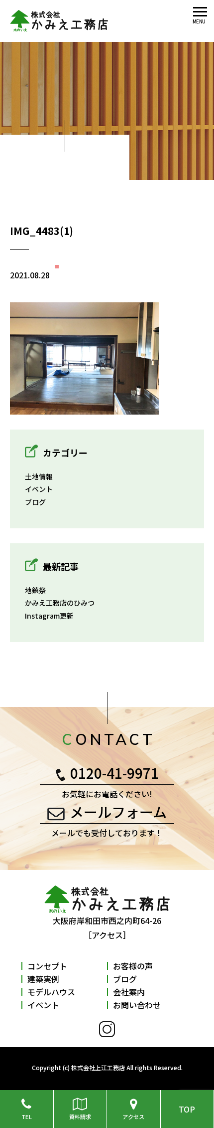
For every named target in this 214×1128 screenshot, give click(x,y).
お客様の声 (133, 966)
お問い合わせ (137, 1005)
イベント (39, 489)
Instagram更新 (49, 616)
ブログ (35, 502)
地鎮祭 (35, 590)
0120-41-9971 (114, 773)
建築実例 (43, 979)
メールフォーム (118, 812)
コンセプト (47, 966)
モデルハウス (51, 992)
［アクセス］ (107, 935)
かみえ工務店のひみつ (60, 603)
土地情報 (39, 476)
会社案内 (129, 992)
